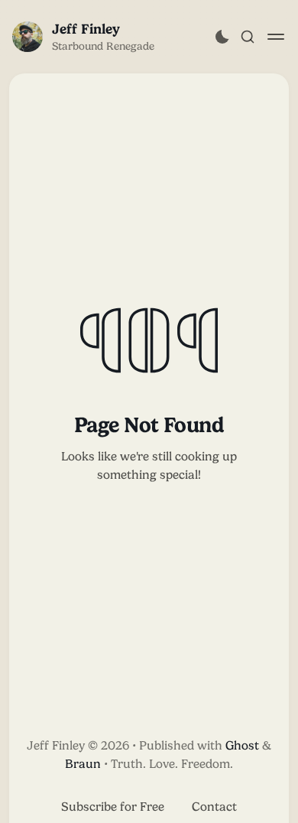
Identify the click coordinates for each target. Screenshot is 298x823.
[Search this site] (247, 36)
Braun (83, 763)
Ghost (242, 745)
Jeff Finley (86, 29)
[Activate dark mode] (222, 37)
